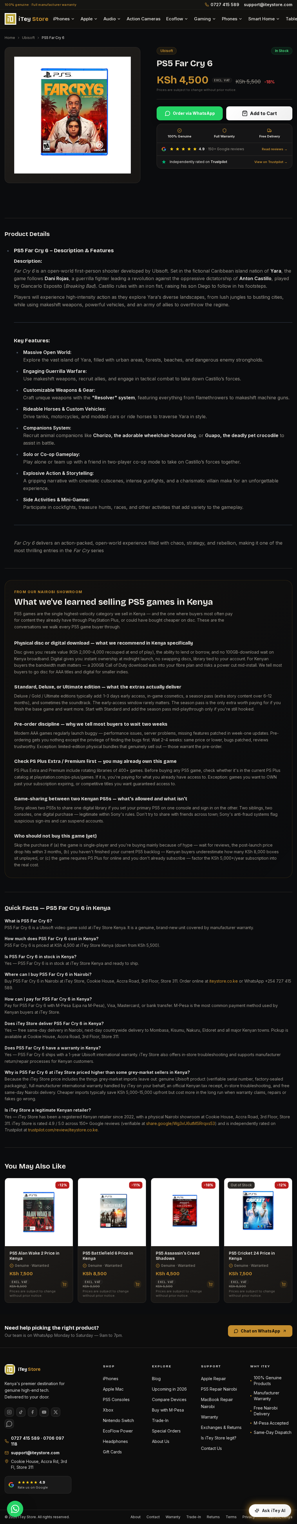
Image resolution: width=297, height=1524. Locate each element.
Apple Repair (213, 1378)
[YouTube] (44, 1412)
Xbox (108, 1409)
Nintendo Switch (118, 1420)
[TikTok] (21, 1412)
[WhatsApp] (9, 1423)
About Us (160, 1441)
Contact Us (211, 1448)
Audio (110, 19)
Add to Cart (263, 113)
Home (10, 37)
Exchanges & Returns (221, 1427)
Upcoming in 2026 (169, 1389)
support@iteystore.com (268, 4)
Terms (231, 1517)
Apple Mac (113, 1389)
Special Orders (166, 1430)
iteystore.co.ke (223, 981)
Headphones (115, 1441)
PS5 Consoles (116, 1399)
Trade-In (160, 1420)
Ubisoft (28, 37)
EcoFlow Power (118, 1430)
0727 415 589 (225, 4)
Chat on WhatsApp (260, 1330)
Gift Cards (112, 1451)
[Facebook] (32, 1412)
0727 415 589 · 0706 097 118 (37, 1441)
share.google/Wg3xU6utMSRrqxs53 (180, 1123)
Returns (213, 1517)
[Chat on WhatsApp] (15, 1509)
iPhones (61, 19)
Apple (87, 19)
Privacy (248, 1517)
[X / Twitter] (55, 1412)
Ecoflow (174, 19)
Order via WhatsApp (194, 113)
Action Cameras (143, 19)
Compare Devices (169, 1399)
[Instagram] (9, 1412)
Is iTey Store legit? (218, 1437)
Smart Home (261, 19)
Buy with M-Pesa (168, 1409)
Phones (229, 19)
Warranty (209, 1416)
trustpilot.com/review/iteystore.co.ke (63, 1129)
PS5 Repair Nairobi (219, 1389)
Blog (156, 1378)
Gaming (202, 19)
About (136, 1517)
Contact (153, 1517)
